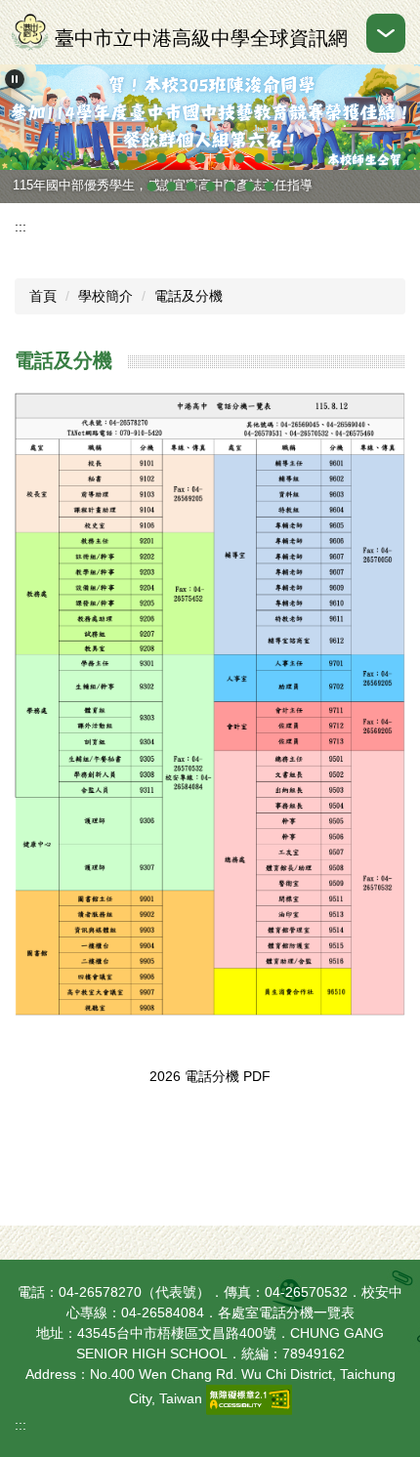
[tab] (122, 158)
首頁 (43, 296)
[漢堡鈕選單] (385, 33)
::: (20, 226)
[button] (14, 79)
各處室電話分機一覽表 (286, 1312)
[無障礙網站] (249, 1398)
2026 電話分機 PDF (210, 1076)
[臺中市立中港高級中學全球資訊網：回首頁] (29, 32)
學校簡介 (105, 296)
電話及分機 (188, 296)
